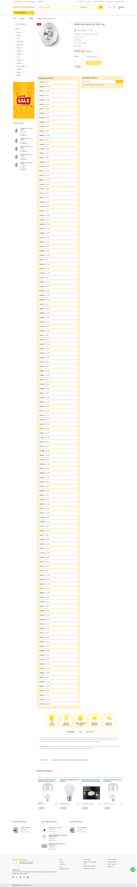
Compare (91, 30)
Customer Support (30, 1)
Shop (89, 1)
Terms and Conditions (89, 868)
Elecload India (43, 746)
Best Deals (110, 866)
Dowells (20, 35)
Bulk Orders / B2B (119, 1)
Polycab (20, 63)
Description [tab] (71, 732)
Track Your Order (99, 1)
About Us (62, 861)
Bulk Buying (41, 1)
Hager (20, 47)
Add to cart (56, 804)
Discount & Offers (17, 1)
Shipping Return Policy (89, 866)
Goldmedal (20, 41)
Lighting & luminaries (93, 22)
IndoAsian (20, 50)
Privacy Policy (87, 859)
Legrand (20, 54)
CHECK (119, 81)
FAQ (61, 866)
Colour (76, 56)
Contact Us (81, 1)
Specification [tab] (90, 732)
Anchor (20, 32)
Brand (22, 18)
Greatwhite (20, 44)
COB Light (79, 22)
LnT (19, 57)
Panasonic (20, 60)
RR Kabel (20, 69)
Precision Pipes (22, 66)
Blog (61, 859)
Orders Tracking (111, 864)
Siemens (20, 72)
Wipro (31, 18)
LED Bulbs (52, 777)
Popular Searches (112, 859)
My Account (110, 1)
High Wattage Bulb (45, 777)
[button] (70, 24)
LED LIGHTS (85, 22)
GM (18, 38)
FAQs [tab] (80, 732)
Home (14, 18)
